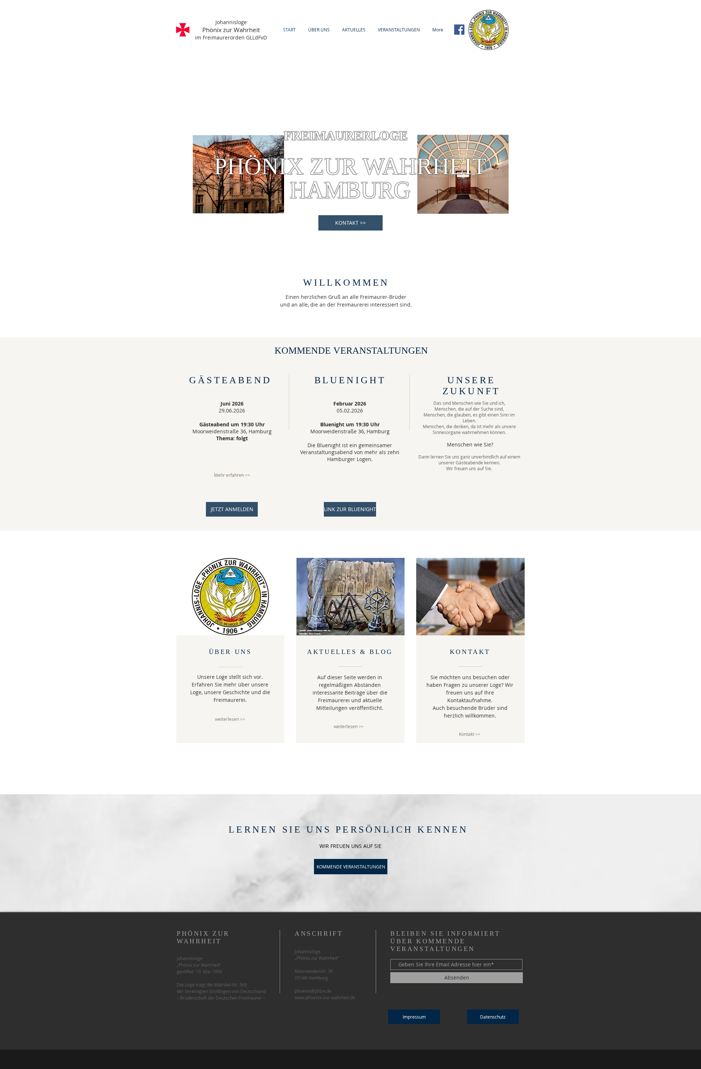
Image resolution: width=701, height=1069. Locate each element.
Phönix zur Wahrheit (231, 30)
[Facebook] (459, 29)
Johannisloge (231, 22)
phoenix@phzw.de (313, 991)
